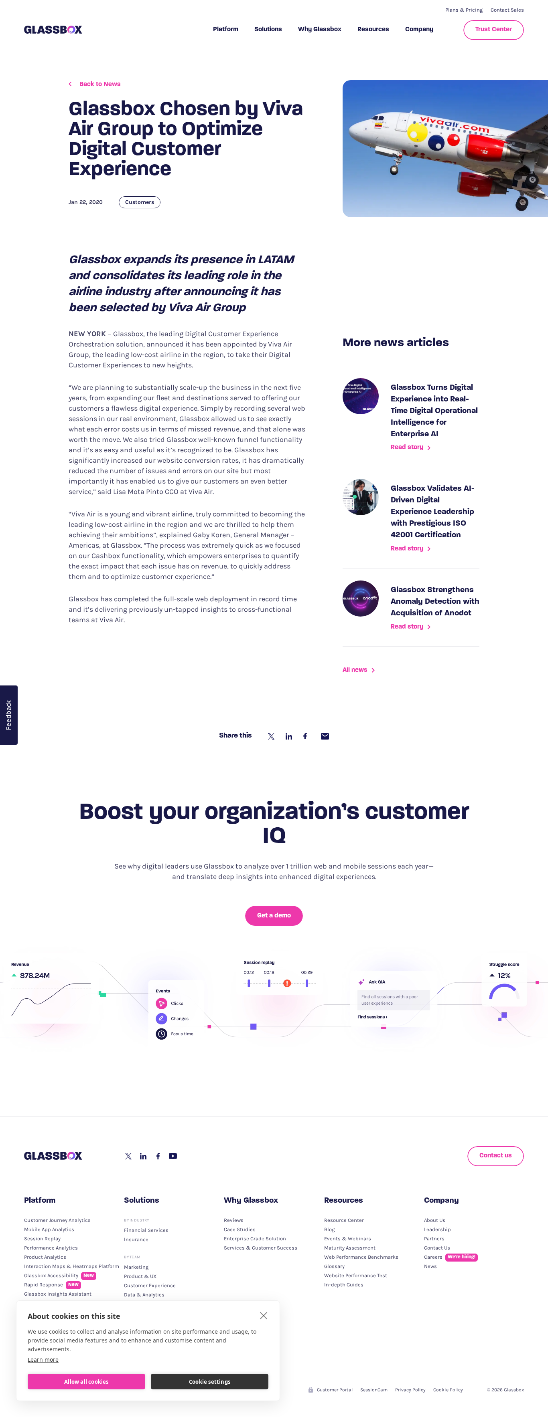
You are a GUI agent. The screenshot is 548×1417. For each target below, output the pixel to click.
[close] (264, 1315)
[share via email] (325, 736)
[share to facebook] (307, 736)
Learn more (43, 1359)
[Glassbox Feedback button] (9, 715)
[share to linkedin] (290, 736)
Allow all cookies (86, 1381)
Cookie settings (209, 1381)
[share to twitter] (272, 736)
